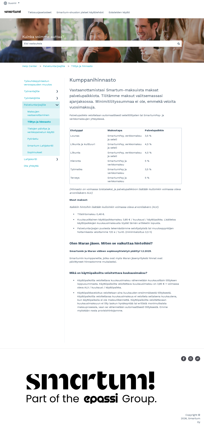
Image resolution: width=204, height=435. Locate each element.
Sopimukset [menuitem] (34, 152)
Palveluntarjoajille (54, 66)
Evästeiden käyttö (119, 12)
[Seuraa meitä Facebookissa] (183, 358)
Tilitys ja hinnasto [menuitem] (39, 121)
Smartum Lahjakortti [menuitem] (40, 145)
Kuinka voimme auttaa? (43, 37)
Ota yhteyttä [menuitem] (31, 165)
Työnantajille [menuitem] (32, 91)
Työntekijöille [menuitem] (32, 98)
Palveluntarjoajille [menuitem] (35, 104)
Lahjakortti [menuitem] (30, 159)
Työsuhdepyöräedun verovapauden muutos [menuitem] (38, 83)
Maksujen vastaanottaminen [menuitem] (38, 113)
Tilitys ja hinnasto (82, 66)
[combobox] (99, 44)
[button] (57, 91)
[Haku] (179, 44)
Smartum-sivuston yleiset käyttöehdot (80, 12)
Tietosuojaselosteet (39, 12)
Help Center (29, 66)
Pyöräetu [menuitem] (32, 138)
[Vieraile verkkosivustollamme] (197, 358)
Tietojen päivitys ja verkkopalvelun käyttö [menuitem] (40, 130)
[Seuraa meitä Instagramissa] (190, 358)
